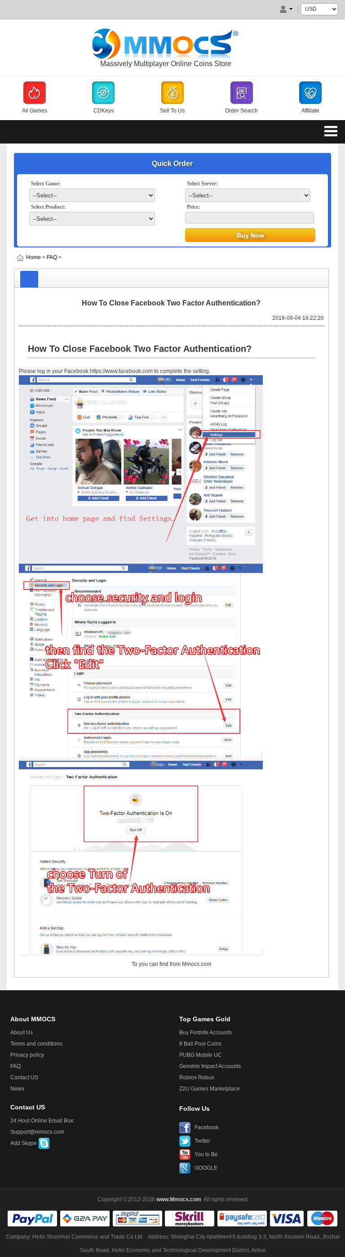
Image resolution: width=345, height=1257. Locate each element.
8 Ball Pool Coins (200, 1044)
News (17, 1089)
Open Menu (330, 131)
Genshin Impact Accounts (210, 1066)
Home (33, 257)
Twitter (202, 1141)
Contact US (24, 1077)
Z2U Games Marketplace (209, 1089)
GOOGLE (206, 1168)
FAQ (52, 257)
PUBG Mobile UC (200, 1055)
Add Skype (24, 1143)
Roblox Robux (196, 1077)
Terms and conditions (36, 1044)
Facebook (207, 1127)
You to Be (206, 1154)
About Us (21, 1032)
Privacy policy (27, 1055)
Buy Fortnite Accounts (205, 1032)
